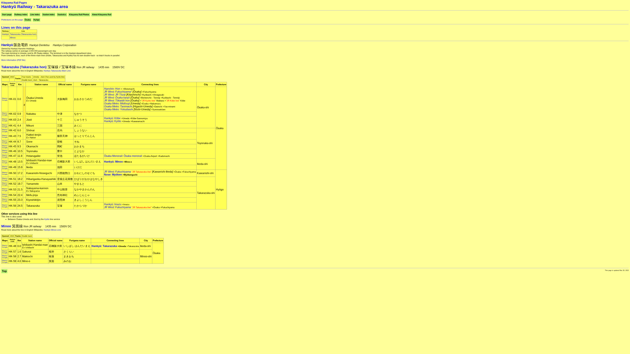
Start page (7, 14)
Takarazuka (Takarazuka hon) (23, 34)
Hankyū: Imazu (112, 204)
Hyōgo (36, 20)
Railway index (20, 14)
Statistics (61, 14)
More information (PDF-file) (13, 60)
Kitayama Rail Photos (79, 14)
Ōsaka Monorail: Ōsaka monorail (123, 156)
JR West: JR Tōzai (115, 94)
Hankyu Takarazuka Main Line (57, 71)
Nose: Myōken (113, 174)
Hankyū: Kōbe (112, 118)
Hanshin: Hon (112, 88)
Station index (48, 14)
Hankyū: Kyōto (112, 121)
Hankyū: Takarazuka (104, 246)
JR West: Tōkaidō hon (117, 100)
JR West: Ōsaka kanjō (117, 97)
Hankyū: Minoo (113, 161)
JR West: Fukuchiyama (127, 171)
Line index (35, 14)
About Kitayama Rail (101, 14)
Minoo (13, 38)
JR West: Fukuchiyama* (118, 91)
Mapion (5, 98)
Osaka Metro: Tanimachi (118, 106)
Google (5, 100)
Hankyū (5, 34)
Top (4, 271)
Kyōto (46, 219)
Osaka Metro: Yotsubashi (118, 109)
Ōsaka (28, 20)
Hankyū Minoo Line (52, 230)
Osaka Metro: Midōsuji (117, 103)
